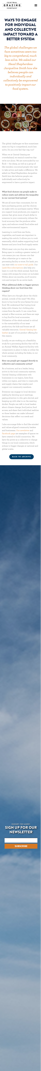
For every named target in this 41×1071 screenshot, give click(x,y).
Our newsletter (22, 430)
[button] (36, 5)
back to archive (21, 457)
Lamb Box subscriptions (12, 268)
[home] (12, 5)
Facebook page (8, 434)
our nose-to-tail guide (23, 265)
